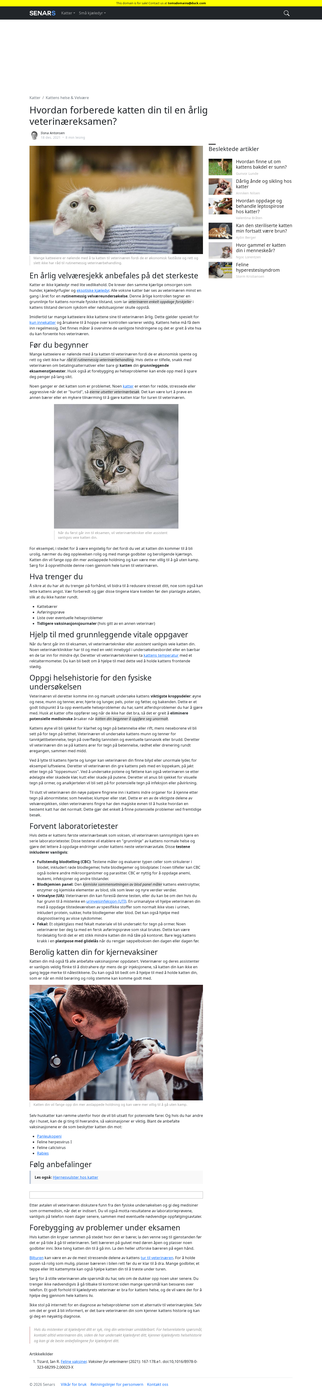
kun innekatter (42, 322)
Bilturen (36, 1257)
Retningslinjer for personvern (117, 1384)
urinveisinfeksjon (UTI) (106, 901)
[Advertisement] (161, 54)
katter (128, 386)
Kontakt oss (157, 1384)
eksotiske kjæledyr (93, 290)
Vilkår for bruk (74, 1384)
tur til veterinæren (157, 1257)
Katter (66, 13)
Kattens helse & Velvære (67, 97)
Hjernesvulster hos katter (75, 1177)
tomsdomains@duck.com (187, 3)
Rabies (43, 1153)
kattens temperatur (161, 655)
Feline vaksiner (74, 1361)
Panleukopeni (49, 1136)
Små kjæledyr (91, 13)
